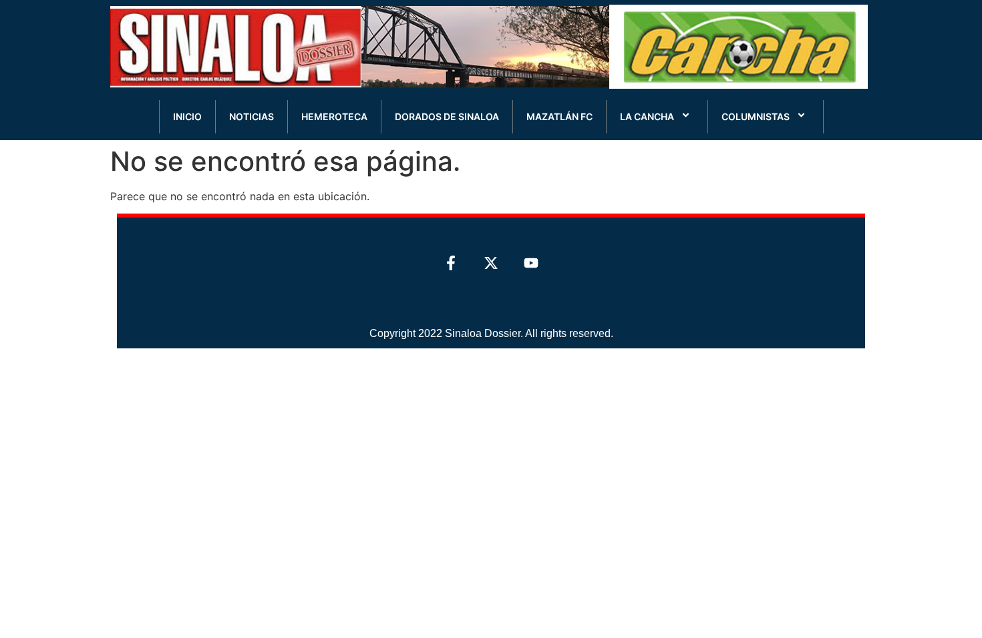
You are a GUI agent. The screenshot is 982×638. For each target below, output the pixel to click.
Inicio (187, 116)
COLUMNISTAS (755, 116)
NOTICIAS (251, 116)
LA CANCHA (647, 116)
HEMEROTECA (334, 116)
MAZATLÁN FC (559, 116)
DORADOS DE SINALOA (447, 116)
